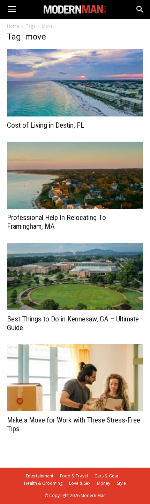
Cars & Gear (107, 476)
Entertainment (39, 476)
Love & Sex (79, 483)
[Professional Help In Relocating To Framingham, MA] (75, 175)
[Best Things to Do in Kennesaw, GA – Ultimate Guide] (75, 276)
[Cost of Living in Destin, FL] (75, 82)
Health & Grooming (43, 483)
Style (121, 483)
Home (13, 26)
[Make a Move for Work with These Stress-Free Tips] (75, 378)
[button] (140, 9)
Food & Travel (74, 476)
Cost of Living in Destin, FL (45, 125)
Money (103, 483)
